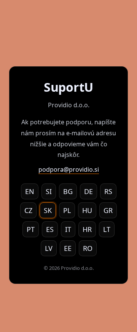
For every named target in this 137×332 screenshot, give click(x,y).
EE (68, 248)
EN (29, 191)
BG (68, 191)
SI (49, 191)
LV (49, 248)
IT (68, 229)
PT (31, 229)
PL (67, 210)
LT (106, 229)
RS (108, 191)
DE (88, 191)
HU (87, 210)
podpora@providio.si (68, 169)
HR (87, 229)
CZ (28, 210)
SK (48, 210)
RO (87, 248)
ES (50, 229)
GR (108, 210)
